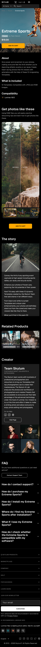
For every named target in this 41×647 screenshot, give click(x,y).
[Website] (13, 415)
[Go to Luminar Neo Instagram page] (24, 639)
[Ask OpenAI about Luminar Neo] (3, 631)
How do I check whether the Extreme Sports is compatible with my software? (20, 536)
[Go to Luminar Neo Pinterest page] (39, 639)
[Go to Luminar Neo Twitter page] (35, 639)
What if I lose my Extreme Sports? (20, 523)
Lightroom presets (9, 347)
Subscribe (20, 609)
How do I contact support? (20, 484)
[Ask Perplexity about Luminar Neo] (8, 631)
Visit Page (12, 420)
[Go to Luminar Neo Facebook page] (20, 639)
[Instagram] (9, 415)
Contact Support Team (14, 475)
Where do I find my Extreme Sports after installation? (20, 513)
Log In (22, 2)
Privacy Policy (12, 616)
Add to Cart (13, 46)
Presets (10, 11)
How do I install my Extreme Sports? (20, 503)
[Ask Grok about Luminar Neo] (18, 631)
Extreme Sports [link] (20, 11)
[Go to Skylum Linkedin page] (28, 639)
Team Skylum (15, 36)
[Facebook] (5, 415)
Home (3, 11)
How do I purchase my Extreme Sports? (20, 493)
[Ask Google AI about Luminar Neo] (23, 631)
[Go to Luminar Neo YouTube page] (31, 639)
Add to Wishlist (11, 336)
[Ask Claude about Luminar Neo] (13, 631)
